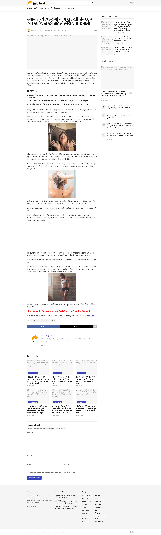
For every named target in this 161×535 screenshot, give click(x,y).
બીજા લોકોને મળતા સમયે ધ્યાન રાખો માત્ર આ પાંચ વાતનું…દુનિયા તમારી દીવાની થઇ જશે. (66, 502)
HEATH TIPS (52, 320)
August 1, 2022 (48, 30)
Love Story (85, 513)
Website (66, 464)
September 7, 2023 (56, 385)
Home (29, 8)
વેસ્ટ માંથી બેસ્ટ (99, 522)
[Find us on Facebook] (122, 3)
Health (84, 507)
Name (29, 456)
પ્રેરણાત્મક (57, 8)
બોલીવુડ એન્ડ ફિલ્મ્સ (100, 516)
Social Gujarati (37, 30)
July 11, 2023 (80, 415)
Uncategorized (35, 14)
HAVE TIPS (44, 320)
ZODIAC (97, 496)
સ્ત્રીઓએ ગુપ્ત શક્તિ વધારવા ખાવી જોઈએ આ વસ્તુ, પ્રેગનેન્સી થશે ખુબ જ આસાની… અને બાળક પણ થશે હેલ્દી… (86, 409)
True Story (85, 519)
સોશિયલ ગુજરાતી (90, 316)
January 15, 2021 (119, 43)
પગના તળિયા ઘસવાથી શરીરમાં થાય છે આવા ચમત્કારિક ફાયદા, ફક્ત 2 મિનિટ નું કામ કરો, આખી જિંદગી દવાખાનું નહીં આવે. (113, 94)
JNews (32, 532)
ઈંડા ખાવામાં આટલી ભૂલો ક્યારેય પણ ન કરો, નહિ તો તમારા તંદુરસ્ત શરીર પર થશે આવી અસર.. (123, 39)
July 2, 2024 (31, 385)
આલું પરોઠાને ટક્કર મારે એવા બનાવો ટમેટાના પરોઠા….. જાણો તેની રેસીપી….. (65, 497)
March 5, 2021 (118, 54)
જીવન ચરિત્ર (98, 501)
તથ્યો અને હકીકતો (46, 8)
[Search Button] (93, 3)
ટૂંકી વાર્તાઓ (98, 504)
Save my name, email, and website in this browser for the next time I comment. (52, 472)
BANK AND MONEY (87, 496)
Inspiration (85, 510)
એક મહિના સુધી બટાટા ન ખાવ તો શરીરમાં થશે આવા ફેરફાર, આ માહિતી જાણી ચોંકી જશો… (66, 507)
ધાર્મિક (96, 510)
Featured (84, 504)
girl (38, 320)
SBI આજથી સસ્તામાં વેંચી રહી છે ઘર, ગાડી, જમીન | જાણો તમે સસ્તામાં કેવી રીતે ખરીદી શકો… (123, 50)
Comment (30, 432)
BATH (33, 320)
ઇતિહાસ (97, 499)
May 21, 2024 (31, 415)
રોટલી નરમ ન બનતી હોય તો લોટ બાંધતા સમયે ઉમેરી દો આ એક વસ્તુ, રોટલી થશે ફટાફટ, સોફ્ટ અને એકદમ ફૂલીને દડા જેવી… (119, 116)
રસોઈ (36, 8)
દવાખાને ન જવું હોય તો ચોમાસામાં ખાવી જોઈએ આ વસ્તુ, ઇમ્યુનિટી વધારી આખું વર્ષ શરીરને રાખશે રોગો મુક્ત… (59, 101)
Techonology (86, 516)
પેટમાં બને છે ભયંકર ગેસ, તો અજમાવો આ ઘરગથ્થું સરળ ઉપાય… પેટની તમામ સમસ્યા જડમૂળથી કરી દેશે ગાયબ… (59, 104)
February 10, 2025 (119, 32)
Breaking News (68, 8)
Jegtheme (62, 532)
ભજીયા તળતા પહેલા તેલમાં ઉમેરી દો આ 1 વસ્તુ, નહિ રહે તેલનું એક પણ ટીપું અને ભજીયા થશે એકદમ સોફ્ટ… (119, 107)
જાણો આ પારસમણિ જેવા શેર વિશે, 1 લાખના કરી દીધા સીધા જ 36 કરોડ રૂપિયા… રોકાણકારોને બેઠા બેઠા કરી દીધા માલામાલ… (120, 135)
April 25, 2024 (55, 415)
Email (29, 464)
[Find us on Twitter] (126, 3)
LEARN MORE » (31, 506)
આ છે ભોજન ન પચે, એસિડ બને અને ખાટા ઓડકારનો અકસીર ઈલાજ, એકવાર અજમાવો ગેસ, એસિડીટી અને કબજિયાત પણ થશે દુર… (38, 409)
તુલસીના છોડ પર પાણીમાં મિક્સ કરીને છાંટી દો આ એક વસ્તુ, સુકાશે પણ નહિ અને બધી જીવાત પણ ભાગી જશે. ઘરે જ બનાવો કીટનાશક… (120, 125)
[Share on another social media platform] (95, 326)
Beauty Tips (85, 499)
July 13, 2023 (80, 385)
